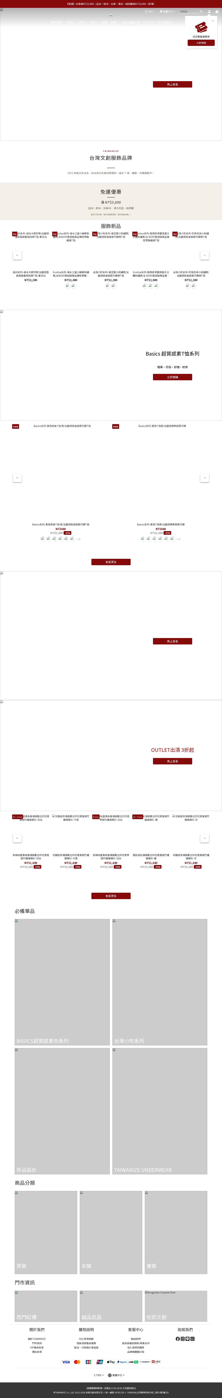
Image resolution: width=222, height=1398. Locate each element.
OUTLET (148, 22)
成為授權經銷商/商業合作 (136, 1343)
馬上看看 (172, 84)
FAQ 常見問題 (86, 1339)
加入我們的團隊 (135, 1347)
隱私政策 (37, 1352)
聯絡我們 (136, 1339)
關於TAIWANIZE (37, 1339)
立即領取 (201, 42)
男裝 (81, 22)
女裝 (93, 22)
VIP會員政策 (37, 1347)
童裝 (104, 22)
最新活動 (56, 22)
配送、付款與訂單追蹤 (86, 1347)
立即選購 (172, 377)
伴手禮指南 (164, 22)
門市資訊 (37, 1343)
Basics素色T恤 (131, 22)
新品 (70, 22)
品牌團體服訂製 (135, 1352)
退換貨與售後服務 (86, 1343)
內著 (113, 22)
